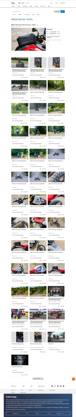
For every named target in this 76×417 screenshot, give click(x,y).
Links (22, 390)
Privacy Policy (52, 390)
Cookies (13, 392)
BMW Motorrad (41, 386)
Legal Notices (40, 390)
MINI (31, 386)
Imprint (30, 390)
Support (13, 390)
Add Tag (57, 11)
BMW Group (13, 386)
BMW (23, 386)
